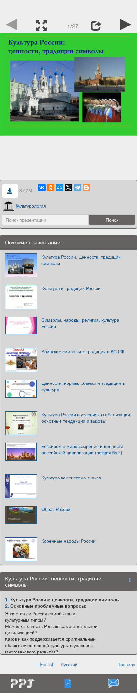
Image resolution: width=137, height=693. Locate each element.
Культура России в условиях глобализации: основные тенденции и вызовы (86, 417)
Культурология (31, 205)
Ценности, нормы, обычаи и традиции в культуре (83, 386)
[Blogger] (86, 187)
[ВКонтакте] (42, 187)
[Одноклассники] (50, 187)
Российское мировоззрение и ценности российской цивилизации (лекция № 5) (82, 449)
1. (7, 599)
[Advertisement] (68, 8)
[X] (68, 187)
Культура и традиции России (71, 288)
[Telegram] (77, 187)
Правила (126, 664)
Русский (69, 664)
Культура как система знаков (71, 477)
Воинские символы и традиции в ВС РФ (82, 351)
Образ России (55, 509)
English (47, 664)
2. (7, 605)
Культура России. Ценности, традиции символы (81, 259)
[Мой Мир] (59, 187)
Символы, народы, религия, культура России (80, 323)
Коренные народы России (68, 540)
